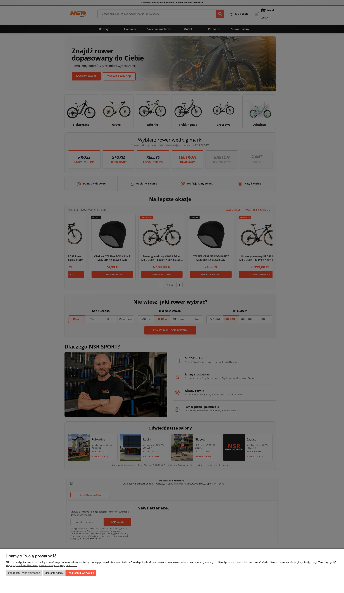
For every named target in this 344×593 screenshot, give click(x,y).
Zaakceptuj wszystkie (81, 572)
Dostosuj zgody (54, 572)
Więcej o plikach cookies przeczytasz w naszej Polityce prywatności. (41, 565)
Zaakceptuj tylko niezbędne (24, 572)
